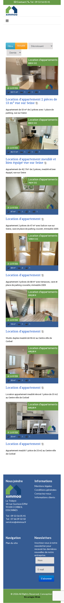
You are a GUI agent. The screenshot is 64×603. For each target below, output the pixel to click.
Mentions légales (43, 486)
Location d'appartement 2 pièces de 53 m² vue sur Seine (31, 101)
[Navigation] (7, 21)
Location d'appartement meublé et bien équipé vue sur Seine (31, 161)
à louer (12, 88)
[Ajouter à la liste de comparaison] (36, 103)
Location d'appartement (23, 219)
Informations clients (44, 497)
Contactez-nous (42, 493)
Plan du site (12, 543)
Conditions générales (45, 489)
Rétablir (21, 45)
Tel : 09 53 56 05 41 (40, 1)
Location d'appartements (42, 59)
